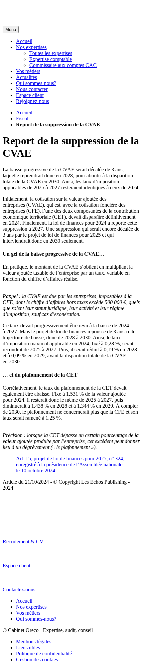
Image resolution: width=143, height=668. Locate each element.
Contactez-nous (19, 589)
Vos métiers (28, 71)
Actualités (26, 77)
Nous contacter (32, 89)
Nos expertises (31, 47)
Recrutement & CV (23, 541)
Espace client (30, 95)
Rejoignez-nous (32, 101)
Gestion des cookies (37, 659)
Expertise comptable (50, 59)
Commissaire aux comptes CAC (63, 65)
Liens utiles (28, 647)
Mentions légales (33, 641)
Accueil (24, 41)
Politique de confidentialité (44, 653)
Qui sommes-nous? (36, 83)
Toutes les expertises (50, 53)
